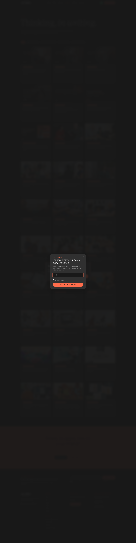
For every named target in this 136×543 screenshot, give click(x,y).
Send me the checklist (68, 284)
